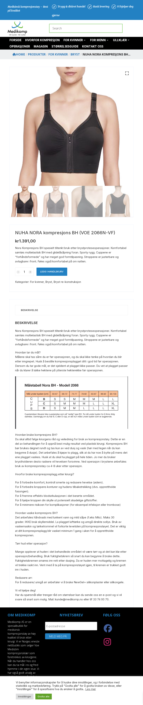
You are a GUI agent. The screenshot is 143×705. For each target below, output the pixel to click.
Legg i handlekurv (51, 271)
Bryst (48, 282)
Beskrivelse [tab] (29, 310)
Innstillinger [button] (24, 696)
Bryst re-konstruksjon (67, 282)
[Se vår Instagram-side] (107, 644)
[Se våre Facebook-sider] (108, 630)
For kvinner (37, 282)
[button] (127, 73)
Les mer (90, 689)
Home (20, 54)
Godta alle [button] (44, 696)
